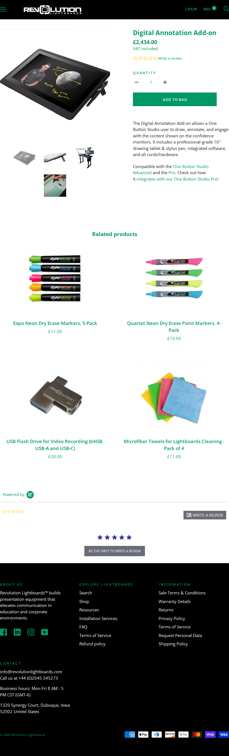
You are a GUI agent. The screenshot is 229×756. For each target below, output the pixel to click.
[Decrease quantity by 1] (136, 82)
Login (191, 9)
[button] (204, 515)
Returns (166, 609)
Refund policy (92, 643)
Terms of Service (95, 635)
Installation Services (98, 618)
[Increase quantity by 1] (165, 82)
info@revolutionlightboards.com (31, 671)
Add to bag (175, 99)
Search (85, 592)
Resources (89, 609)
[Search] (226, 9)
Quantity (144, 73)
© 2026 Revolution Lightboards (22, 735)
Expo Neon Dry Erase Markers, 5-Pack (55, 323)
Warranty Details (175, 601)
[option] (55, 84)
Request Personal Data (180, 635)
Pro (171, 172)
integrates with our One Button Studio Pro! (178, 179)
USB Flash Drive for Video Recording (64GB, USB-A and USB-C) (55, 444)
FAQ (83, 626)
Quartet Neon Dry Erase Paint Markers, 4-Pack (174, 326)
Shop (84, 601)
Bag (209, 9)
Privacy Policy (172, 618)
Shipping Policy (173, 643)
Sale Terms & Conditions (182, 592)
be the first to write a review (115, 551)
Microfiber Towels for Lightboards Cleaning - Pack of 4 (174, 444)
